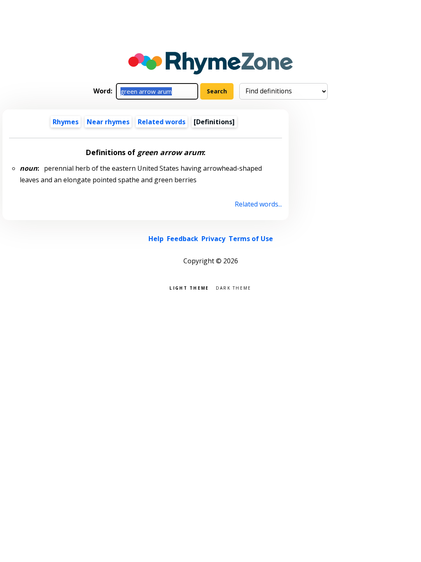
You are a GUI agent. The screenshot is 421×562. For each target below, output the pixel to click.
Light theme (189, 287)
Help (156, 238)
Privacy (213, 238)
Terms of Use (251, 238)
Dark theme (234, 287)
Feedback (182, 238)
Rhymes (66, 121)
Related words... (258, 204)
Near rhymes (108, 121)
